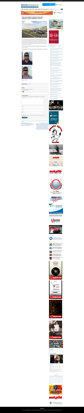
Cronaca (30, 9)
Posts (57, 0)
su (51, 46)
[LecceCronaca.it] (29, 7)
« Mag (49, 383)
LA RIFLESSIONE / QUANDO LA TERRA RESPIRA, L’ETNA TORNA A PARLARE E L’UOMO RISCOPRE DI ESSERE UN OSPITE (56, 49)
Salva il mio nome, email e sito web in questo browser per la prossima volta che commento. (33, 115)
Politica (33, 9)
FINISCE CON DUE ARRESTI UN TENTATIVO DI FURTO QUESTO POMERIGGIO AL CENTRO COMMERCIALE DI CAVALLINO (32, 17)
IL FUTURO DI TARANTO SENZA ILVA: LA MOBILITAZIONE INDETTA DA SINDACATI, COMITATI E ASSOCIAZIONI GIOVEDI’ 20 (57, 248)
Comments (61, 0)
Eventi (36, 9)
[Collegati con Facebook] (23, 91)
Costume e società (26, 9)
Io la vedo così (45, 9)
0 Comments (29, 19)
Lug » (51, 383)
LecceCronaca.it (42, 408)
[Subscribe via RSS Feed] (22, 91)
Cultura (39, 9)
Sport (41, 9)
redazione (23, 19)
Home (22, 9)
